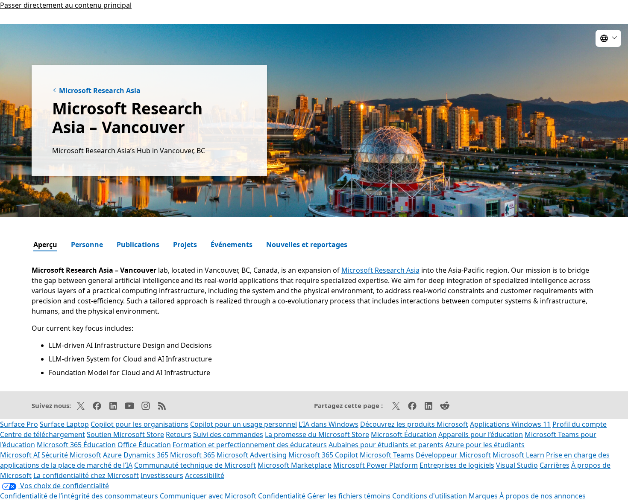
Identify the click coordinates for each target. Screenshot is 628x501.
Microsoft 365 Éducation (76, 444)
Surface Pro (19, 424)
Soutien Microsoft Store (125, 434)
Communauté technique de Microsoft (195, 465)
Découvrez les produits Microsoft (414, 424)
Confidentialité (281, 496)
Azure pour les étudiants (485, 444)
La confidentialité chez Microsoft (86, 475)
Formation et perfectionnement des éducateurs (250, 444)
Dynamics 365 (145, 455)
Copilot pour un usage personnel (243, 424)
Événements (231, 244)
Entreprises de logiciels (457, 465)
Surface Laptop (64, 424)
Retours (178, 434)
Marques (483, 496)
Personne (87, 244)
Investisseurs (162, 475)
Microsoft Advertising (252, 455)
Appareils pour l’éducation (480, 434)
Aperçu (45, 244)
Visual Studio (517, 465)
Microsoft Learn (518, 455)
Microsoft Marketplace (295, 465)
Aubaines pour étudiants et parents (386, 444)
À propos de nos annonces (542, 496)
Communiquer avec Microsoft (208, 496)
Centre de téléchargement (42, 434)
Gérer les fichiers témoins (348, 496)
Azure (112, 455)
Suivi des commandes (228, 434)
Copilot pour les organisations (139, 424)
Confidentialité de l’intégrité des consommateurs (79, 496)
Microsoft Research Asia (100, 90)
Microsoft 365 (192, 455)
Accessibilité (204, 475)
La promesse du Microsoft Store (317, 434)
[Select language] (608, 38)
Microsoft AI (20, 455)
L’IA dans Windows (328, 424)
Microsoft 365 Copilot (323, 455)
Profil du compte (579, 424)
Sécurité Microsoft (71, 455)
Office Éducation (144, 444)
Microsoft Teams (387, 455)
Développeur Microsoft (453, 455)
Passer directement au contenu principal (66, 5)
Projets (185, 244)
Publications (138, 244)
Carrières (554, 465)
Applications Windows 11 (510, 424)
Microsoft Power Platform (375, 465)
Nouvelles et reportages (306, 244)
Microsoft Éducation (404, 434)
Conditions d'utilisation (430, 496)
